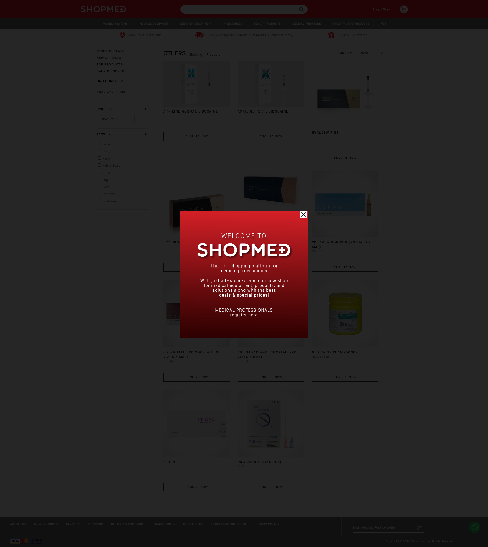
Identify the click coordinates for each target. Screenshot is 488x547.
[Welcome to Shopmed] (244, 336)
